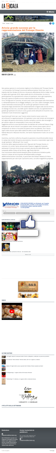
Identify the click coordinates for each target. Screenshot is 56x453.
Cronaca (7, 23)
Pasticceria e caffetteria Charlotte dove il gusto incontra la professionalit (21, 318)
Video (7, 1)
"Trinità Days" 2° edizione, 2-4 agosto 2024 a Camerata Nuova (21, 379)
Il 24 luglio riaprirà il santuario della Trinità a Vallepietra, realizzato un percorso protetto (27, 356)
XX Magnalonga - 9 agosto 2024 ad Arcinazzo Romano (19, 372)
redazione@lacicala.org (9, 435)
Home (3, 1)
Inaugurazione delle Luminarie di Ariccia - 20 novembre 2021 (16, 251)
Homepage (52, 450)
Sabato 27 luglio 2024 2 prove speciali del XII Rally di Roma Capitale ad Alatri (24, 366)
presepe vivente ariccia (9, 213)
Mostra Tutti (28, 254)
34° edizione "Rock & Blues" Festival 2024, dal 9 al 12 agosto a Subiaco (23, 359)
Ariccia (11, 23)
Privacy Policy (12, 1)
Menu (51, 12)
